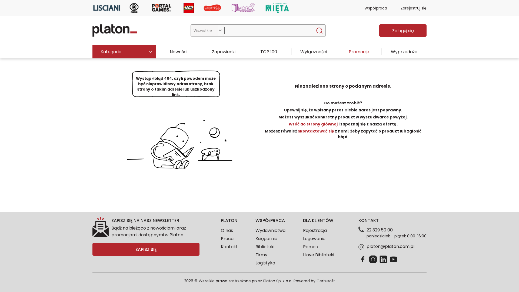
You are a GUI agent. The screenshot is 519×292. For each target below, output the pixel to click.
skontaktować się (316, 131)
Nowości (178, 52)
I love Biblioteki (318, 255)
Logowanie (314, 238)
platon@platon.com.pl (390, 246)
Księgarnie (266, 238)
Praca (227, 238)
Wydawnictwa (270, 230)
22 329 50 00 (380, 230)
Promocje (359, 52)
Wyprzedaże (404, 52)
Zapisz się (146, 249)
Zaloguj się (403, 31)
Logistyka (265, 263)
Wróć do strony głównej (313, 124)
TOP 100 (268, 52)
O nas (227, 230)
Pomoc (310, 247)
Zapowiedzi (223, 52)
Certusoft (326, 281)
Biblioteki (264, 247)
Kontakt (229, 247)
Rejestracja (315, 230)
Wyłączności (313, 52)
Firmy (261, 255)
